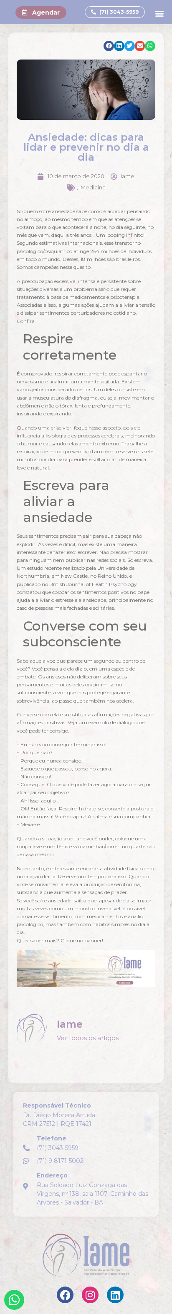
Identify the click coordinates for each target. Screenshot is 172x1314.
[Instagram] (90, 1295)
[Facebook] (65, 1295)
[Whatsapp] (14, 1300)
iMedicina (92, 187)
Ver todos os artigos (88, 1038)
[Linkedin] (115, 1295)
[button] (160, 13)
